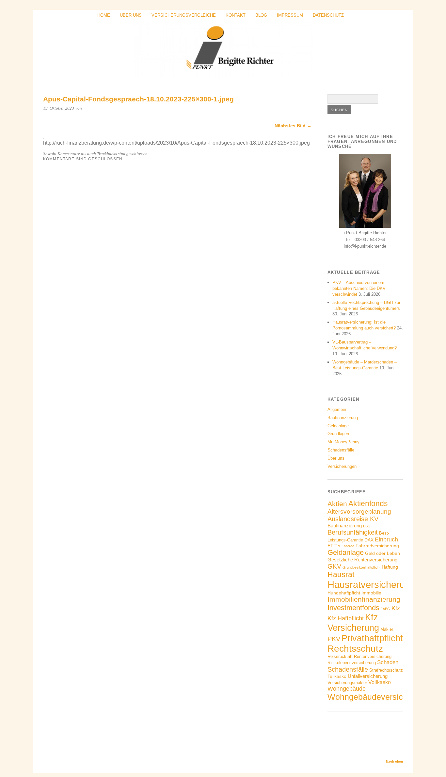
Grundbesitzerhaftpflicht (361, 567)
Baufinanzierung (342, 417)
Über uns (131, 15)
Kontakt (236, 15)
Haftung (390, 567)
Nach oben (394, 761)
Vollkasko (379, 682)
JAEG (385, 609)
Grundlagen (338, 433)
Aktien (337, 504)
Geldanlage (338, 425)
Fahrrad (348, 546)
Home (103, 15)
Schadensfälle (340, 450)
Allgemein (336, 409)
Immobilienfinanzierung (363, 599)
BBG (367, 526)
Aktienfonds (368, 503)
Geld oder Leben (382, 553)
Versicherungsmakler (347, 682)
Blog (261, 15)
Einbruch (386, 539)
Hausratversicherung (371, 584)
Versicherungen (342, 466)
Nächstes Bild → (293, 125)
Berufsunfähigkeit (352, 532)
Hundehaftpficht (343, 592)
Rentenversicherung (372, 656)
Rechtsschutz (355, 649)
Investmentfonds (353, 608)
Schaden (387, 662)
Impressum (290, 15)
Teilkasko (336, 676)
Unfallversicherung (368, 676)
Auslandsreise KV (352, 518)
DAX (369, 539)
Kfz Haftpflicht (345, 618)
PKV (333, 639)
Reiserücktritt (340, 656)
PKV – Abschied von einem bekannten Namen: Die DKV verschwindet (359, 288)
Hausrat (340, 574)
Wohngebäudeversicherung (377, 696)
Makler (386, 629)
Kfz (395, 608)
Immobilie (371, 592)
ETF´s (333, 545)
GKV (334, 566)
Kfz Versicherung (353, 622)
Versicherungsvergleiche (183, 15)
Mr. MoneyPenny (343, 441)
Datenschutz (328, 15)
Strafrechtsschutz (386, 670)
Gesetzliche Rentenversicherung (362, 559)
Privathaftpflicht (372, 638)
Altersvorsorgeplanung (359, 511)
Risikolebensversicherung (351, 663)
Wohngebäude (346, 688)
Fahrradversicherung (377, 545)
